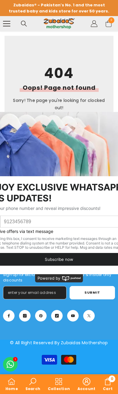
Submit (92, 292)
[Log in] (94, 23)
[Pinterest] (41, 316)
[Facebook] (9, 316)
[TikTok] (57, 316)
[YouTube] (73, 316)
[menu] (6, 23)
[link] (33, 384)
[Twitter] (89, 316)
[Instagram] (25, 316)
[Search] (24, 23)
